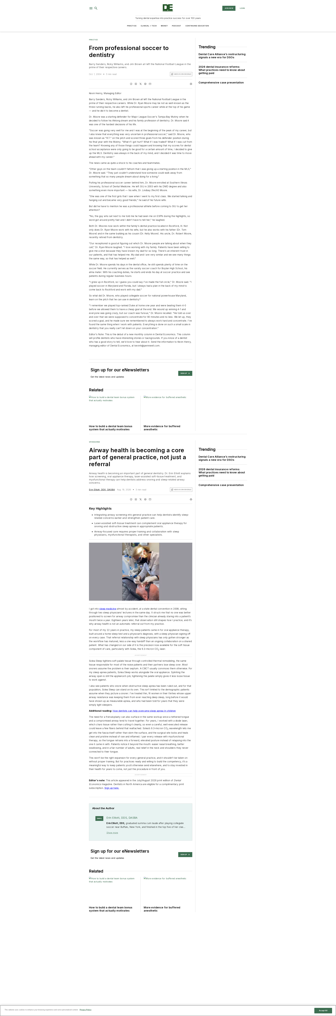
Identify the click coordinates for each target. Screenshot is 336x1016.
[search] (96, 8)
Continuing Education (197, 26)
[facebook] (131, 84)
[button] (91, 8)
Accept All (323, 1011)
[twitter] (140, 84)
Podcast (176, 26)
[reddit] (145, 84)
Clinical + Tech (149, 26)
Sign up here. (111, 782)
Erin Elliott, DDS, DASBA (102, 489)
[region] (168, 1010)
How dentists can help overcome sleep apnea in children (144, 710)
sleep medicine (107, 608)
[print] (191, 84)
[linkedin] (136, 84)
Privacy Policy (85, 1010)
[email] (150, 84)
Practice (131, 26)
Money (164, 26)
